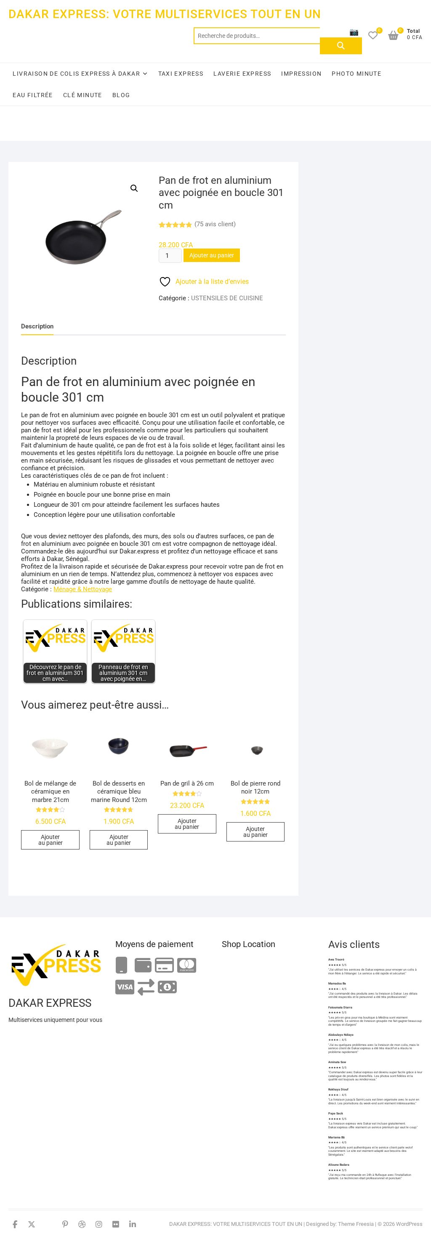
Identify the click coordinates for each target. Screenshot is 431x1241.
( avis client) (215, 224)
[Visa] (124, 988)
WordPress (409, 1224)
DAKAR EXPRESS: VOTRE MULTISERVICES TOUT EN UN (164, 14)
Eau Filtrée (33, 95)
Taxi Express (181, 73)
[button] (134, 188)
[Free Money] (143, 966)
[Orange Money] (121, 966)
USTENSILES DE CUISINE (227, 298)
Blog (121, 95)
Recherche (341, 45)
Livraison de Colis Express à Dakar (76, 73)
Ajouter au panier (211, 255)
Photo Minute (356, 73)
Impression (301, 73)
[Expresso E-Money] (164, 966)
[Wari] (146, 988)
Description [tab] (37, 326)
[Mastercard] (186, 966)
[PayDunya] (167, 988)
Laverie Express (242, 73)
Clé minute (82, 95)
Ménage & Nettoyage (82, 589)
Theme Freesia (356, 1224)
